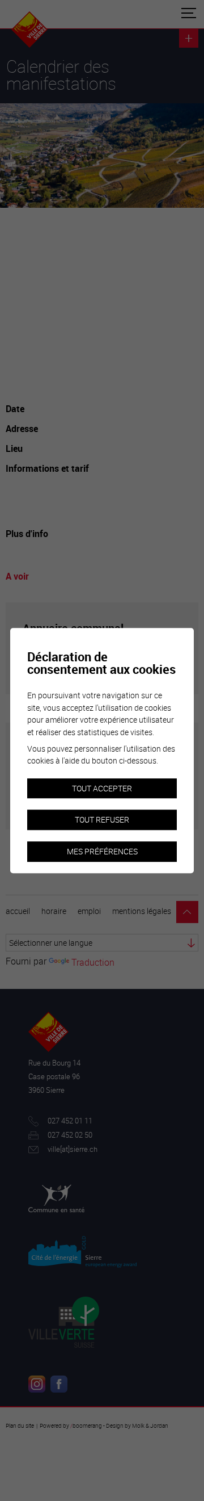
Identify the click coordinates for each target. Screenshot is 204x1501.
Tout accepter (102, 788)
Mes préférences (102, 851)
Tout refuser (102, 820)
